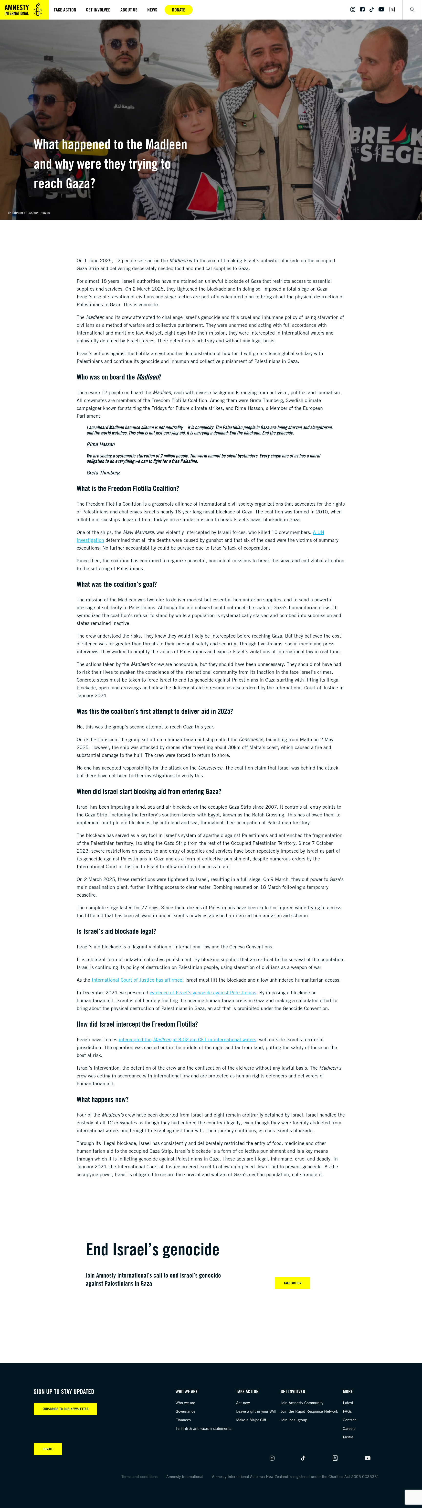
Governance (185, 1411)
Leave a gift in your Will (256, 1411)
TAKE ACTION (292, 1282)
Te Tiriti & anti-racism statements (203, 1428)
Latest (348, 1402)
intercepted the (135, 1039)
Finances (183, 1419)
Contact (349, 1419)
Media (348, 1436)
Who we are (185, 1402)
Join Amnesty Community (302, 1402)
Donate (178, 10)
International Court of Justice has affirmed (137, 980)
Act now (243, 1402)
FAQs (347, 1411)
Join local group (294, 1419)
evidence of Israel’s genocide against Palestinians (203, 992)
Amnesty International (184, 1476)
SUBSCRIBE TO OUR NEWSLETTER (65, 1408)
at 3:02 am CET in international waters (214, 1039)
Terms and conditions (139, 1476)
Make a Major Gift (251, 1419)
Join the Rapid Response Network (309, 1411)
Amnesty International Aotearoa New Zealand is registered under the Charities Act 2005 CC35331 (295, 1476)
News (152, 10)
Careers (349, 1428)
